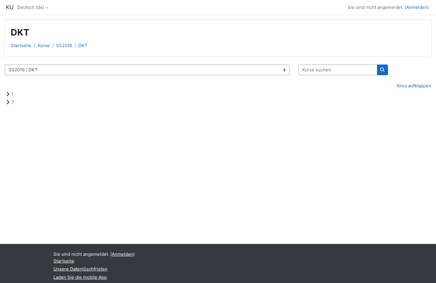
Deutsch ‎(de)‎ (30, 7)
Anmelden (416, 7)
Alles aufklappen (414, 86)
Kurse (44, 45)
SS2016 (64, 45)
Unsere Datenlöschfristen (80, 269)
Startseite (21, 45)
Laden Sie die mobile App (80, 277)
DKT (82, 45)
